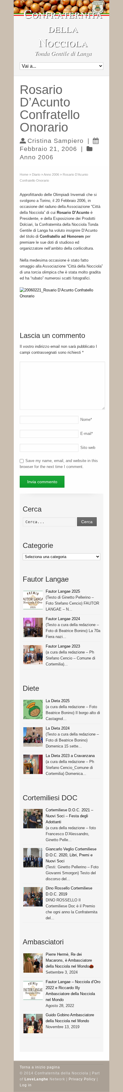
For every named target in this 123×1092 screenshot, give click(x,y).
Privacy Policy (82, 1079)
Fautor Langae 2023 (63, 646)
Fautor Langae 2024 (63, 619)
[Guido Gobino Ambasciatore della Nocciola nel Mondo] (33, 1023)
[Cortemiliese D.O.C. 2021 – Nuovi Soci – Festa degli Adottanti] (33, 818)
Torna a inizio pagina (40, 1067)
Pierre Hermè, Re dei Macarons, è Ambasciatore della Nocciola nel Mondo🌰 (70, 960)
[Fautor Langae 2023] (33, 655)
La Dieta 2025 (58, 701)
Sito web (87, 447)
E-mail (86, 433)
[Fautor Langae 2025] (33, 600)
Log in (26, 1085)
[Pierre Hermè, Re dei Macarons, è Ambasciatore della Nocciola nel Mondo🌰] (33, 963)
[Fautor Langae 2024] (33, 627)
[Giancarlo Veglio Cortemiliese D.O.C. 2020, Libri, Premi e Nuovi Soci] (33, 857)
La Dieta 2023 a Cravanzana (70, 755)
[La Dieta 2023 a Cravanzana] (33, 764)
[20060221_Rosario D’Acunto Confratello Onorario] (61, 296)
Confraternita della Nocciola (63, 27)
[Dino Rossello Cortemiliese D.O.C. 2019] (33, 896)
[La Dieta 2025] (33, 709)
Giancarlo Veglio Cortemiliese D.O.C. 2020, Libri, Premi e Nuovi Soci (71, 855)
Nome (86, 419)
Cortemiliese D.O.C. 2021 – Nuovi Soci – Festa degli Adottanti (69, 816)
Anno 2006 (36, 157)
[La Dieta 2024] (33, 737)
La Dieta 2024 (58, 728)
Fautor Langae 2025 (63, 591)
